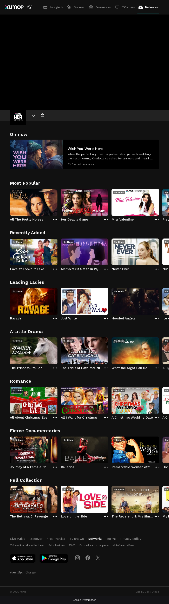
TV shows (128, 7)
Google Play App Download (54, 559)
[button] (84, 154)
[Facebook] (88, 558)
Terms (111, 539)
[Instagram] (77, 558)
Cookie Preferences (84, 600)
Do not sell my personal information (106, 545)
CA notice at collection (27, 545)
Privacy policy (130, 539)
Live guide (56, 7)
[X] (98, 558)
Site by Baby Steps (147, 591)
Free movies (103, 7)
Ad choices (56, 545)
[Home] (18, 7)
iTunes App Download (22, 559)
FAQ (72, 545)
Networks (151, 7)
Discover (79, 7)
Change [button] (31, 572)
